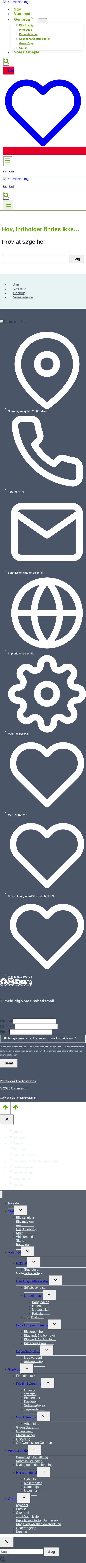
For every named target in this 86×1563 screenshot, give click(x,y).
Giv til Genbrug (26, 1229)
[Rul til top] (5, 1108)
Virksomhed (24, 1236)
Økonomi (19, 1149)
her (15, 1055)
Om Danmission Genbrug (34, 1442)
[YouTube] (23, 983)
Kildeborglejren (35, 1343)
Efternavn (7, 1026)
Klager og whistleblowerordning (35, 1161)
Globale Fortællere (29, 1273)
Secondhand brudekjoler (34, 38)
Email (4, 1031)
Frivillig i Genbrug (28, 1383)
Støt (17, 9)
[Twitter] (29, 983)
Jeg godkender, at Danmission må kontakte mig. (41, 1038)
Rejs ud (21, 1263)
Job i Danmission (25, 1155)
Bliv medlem (25, 1221)
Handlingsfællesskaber (32, 1281)
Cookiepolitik (22, 1179)
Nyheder (19, 1137)
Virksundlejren (34, 1361)
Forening (22, 1244)
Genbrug (19, 293)
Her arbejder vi (26, 1472)
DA (5, 171)
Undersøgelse (23, 1167)
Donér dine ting (28, 34)
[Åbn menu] (8, 205)
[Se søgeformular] (6, 62)
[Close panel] (7, 1119)
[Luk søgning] (7, 1542)
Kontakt (18, 1185)
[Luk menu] (1, 1194)
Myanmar (30, 1490)
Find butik (25, 29)
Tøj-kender (32, 1409)
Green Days (26, 43)
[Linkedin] (17, 983)
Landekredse (33, 1295)
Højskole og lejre (28, 1351)
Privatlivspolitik (23, 1173)
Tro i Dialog (32, 1317)
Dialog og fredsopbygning (34, 1464)
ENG (11, 171)
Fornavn (6, 1021)
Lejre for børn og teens (32, 1325)
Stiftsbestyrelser (35, 1287)
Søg (76, 259)
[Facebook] (3, 983)
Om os (23, 47)
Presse (18, 1143)
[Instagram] (10, 983)
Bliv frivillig (26, 25)
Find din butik (25, 1375)
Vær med (22, 14)
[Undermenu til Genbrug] (42, 20)
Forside (13, 1203)
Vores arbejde (26, 52)
